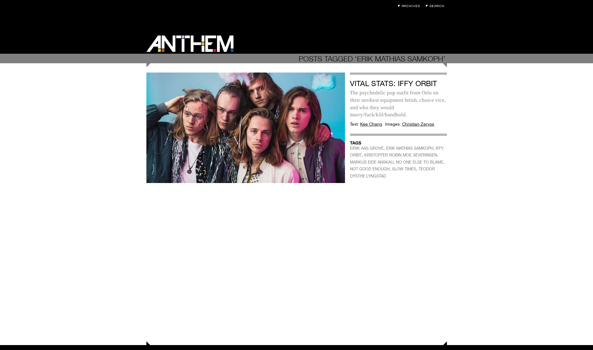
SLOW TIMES (404, 169)
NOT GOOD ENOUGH (369, 169)
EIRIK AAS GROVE (367, 148)
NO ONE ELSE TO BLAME (419, 162)
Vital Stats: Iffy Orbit (393, 83)
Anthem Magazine (189, 43)
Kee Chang (371, 124)
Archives (410, 6)
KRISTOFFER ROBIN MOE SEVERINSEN (400, 155)
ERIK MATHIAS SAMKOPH (409, 148)
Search (436, 6)
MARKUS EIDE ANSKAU (371, 162)
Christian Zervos (418, 124)
